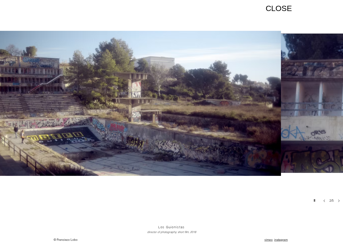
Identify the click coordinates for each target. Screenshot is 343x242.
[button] (171, 112)
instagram (281, 239)
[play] (315, 199)
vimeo (268, 239)
